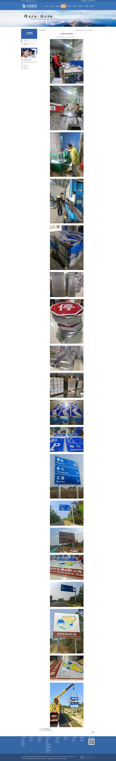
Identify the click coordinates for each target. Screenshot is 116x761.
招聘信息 (73, 740)
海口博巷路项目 (46, 728)
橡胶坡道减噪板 (48, 747)
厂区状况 (75, 6)
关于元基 (52, 6)
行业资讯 (31, 740)
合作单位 (80, 6)
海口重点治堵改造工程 (47, 730)
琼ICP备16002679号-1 (43, 758)
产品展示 (69, 6)
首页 (47, 6)
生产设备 (57, 740)
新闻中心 (58, 6)
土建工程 (25, 44)
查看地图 (81, 740)
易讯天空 (65, 758)
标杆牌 (47, 740)
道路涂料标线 (48, 750)
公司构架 (22, 740)
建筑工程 (39, 740)
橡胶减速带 (48, 745)
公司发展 (22, 742)
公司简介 (22, 739)
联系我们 (92, 6)
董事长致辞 (23, 744)
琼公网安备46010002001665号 (53, 758)
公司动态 (31, 739)
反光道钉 (47, 748)
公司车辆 (57, 742)
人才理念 (73, 739)
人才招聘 (86, 6)
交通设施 (25, 40)
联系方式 (81, 739)
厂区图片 (57, 739)
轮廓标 (47, 742)
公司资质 (22, 745)
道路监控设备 (48, 744)
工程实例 (63, 6)
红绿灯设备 (48, 752)
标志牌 (47, 739)
